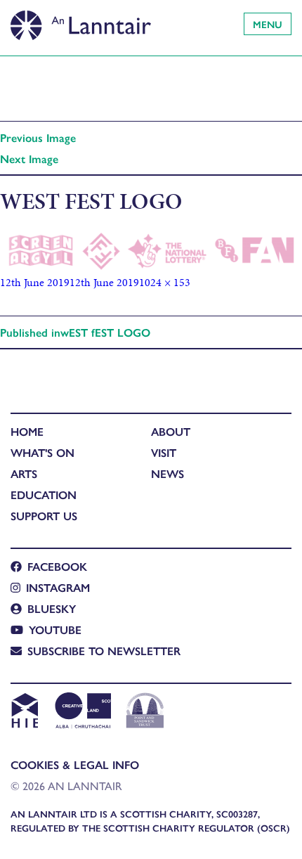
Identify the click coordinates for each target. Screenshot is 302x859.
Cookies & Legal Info (75, 764)
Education (44, 494)
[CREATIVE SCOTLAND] (82, 712)
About (170, 431)
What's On (42, 452)
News (167, 473)
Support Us (44, 516)
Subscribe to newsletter (103, 650)
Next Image (29, 158)
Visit (163, 452)
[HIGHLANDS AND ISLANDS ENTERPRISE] (24, 712)
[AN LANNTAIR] (81, 21)
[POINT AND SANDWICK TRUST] (145, 712)
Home (27, 431)
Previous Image (38, 137)
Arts (24, 473)
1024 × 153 (164, 282)
